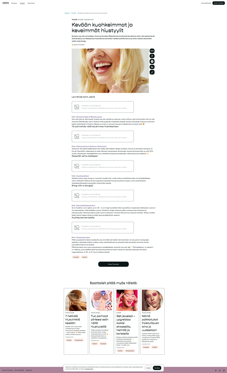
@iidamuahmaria (82, 146)
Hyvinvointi (31, 3)
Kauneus (14, 3)
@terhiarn (93, 146)
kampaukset (130, 351)
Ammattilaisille (206, 3)
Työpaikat (29, 370)
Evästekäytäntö (89, 369)
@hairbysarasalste (83, 237)
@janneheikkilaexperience (85, 205)
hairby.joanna (97, 117)
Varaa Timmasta (218, 3)
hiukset (84, 257)
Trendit (73, 13)
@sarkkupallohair (82, 176)
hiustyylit (76, 257)
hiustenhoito (79, 340)
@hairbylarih (102, 146)
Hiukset (22, 3)
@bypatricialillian (82, 117)
